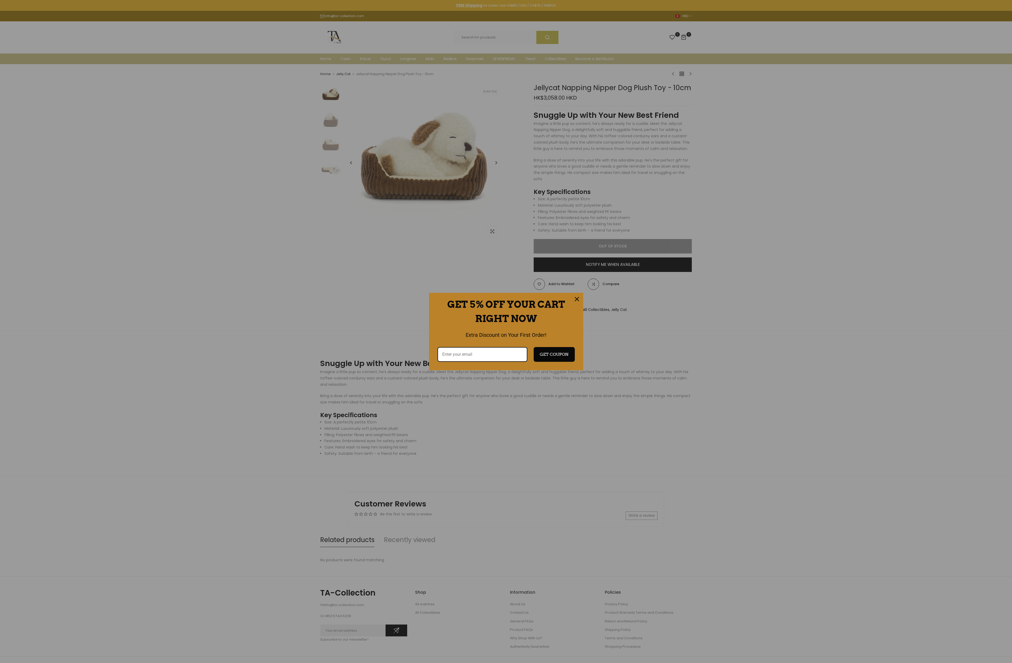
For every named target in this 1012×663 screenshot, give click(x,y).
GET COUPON (554, 354)
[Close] (577, 299)
